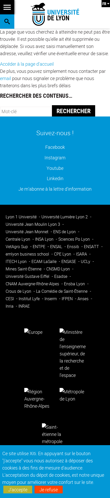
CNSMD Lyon (58, 269)
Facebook (55, 147)
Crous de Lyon (19, 291)
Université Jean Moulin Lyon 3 (33, 224)
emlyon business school (28, 254)
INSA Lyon (44, 239)
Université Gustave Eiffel (28, 276)
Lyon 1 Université (22, 217)
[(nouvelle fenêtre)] (72, 353)
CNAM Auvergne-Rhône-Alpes (33, 284)
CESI (10, 298)
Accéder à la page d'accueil (27, 64)
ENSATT (92, 246)
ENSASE (69, 261)
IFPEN (68, 298)
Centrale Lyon (18, 239)
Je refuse (48, 489)
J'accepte (17, 489)
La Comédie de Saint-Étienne (62, 291)
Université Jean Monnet (27, 232)
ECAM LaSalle (44, 261)
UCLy (86, 261)
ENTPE (39, 246)
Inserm (51, 298)
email (5, 78)
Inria (10, 306)
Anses (84, 298)
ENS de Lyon (65, 232)
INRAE (24, 306)
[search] (25, 111)
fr (104, 3)
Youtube (55, 168)
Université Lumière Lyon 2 (65, 217)
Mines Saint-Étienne (24, 269)
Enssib (73, 246)
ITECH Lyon (17, 261)
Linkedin (55, 178)
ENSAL (56, 246)
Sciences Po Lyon (74, 239)
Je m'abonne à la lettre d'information (55, 188)
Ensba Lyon (75, 284)
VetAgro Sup (17, 246)
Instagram (55, 157)
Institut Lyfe (30, 298)
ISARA (82, 254)
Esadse (61, 276)
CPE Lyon (63, 254)
